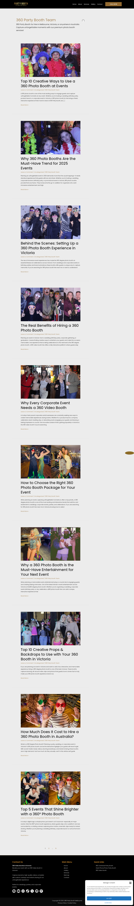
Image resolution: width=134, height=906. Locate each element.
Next (129, 453)
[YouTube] (18, 891)
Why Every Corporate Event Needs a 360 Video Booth (45, 405)
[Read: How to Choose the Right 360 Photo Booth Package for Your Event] (50, 462)
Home (74, 4)
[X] (32, 891)
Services (86, 4)
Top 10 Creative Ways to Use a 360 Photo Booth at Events (48, 83)
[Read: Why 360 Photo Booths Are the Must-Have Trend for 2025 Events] (50, 137)
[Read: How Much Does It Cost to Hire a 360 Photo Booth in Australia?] (50, 711)
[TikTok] (27, 891)
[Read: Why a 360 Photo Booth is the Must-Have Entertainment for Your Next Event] (50, 544)
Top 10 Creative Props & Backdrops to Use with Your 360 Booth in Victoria (49, 654)
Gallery (93, 4)
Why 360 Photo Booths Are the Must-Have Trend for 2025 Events (48, 163)
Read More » (25, 105)
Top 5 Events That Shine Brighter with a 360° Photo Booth (50, 812)
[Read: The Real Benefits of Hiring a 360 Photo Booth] (50, 304)
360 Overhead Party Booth (104, 866)
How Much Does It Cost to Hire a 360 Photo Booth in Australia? (50, 734)
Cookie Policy (108, 902)
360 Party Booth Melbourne (73, 901)
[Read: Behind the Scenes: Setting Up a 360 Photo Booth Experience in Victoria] (50, 222)
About (80, 4)
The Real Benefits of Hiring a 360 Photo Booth (50, 328)
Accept (109, 898)
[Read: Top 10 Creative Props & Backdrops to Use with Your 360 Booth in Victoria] (50, 628)
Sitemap (66, 875)
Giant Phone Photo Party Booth (106, 868)
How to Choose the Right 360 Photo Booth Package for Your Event (48, 487)
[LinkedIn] (36, 891)
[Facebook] (14, 891)
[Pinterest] (41, 891)
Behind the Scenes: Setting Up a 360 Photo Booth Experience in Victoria (49, 248)
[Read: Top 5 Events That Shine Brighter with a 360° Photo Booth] (50, 788)
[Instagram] (23, 891)
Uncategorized (39, 90)
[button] (130, 883)
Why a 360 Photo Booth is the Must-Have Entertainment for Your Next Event (47, 569)
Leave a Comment (27, 90)
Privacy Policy (62, 903)
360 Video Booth (101, 870)
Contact (100, 4)
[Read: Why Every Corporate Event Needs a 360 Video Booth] (50, 382)
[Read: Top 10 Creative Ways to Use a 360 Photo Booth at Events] (50, 60)
